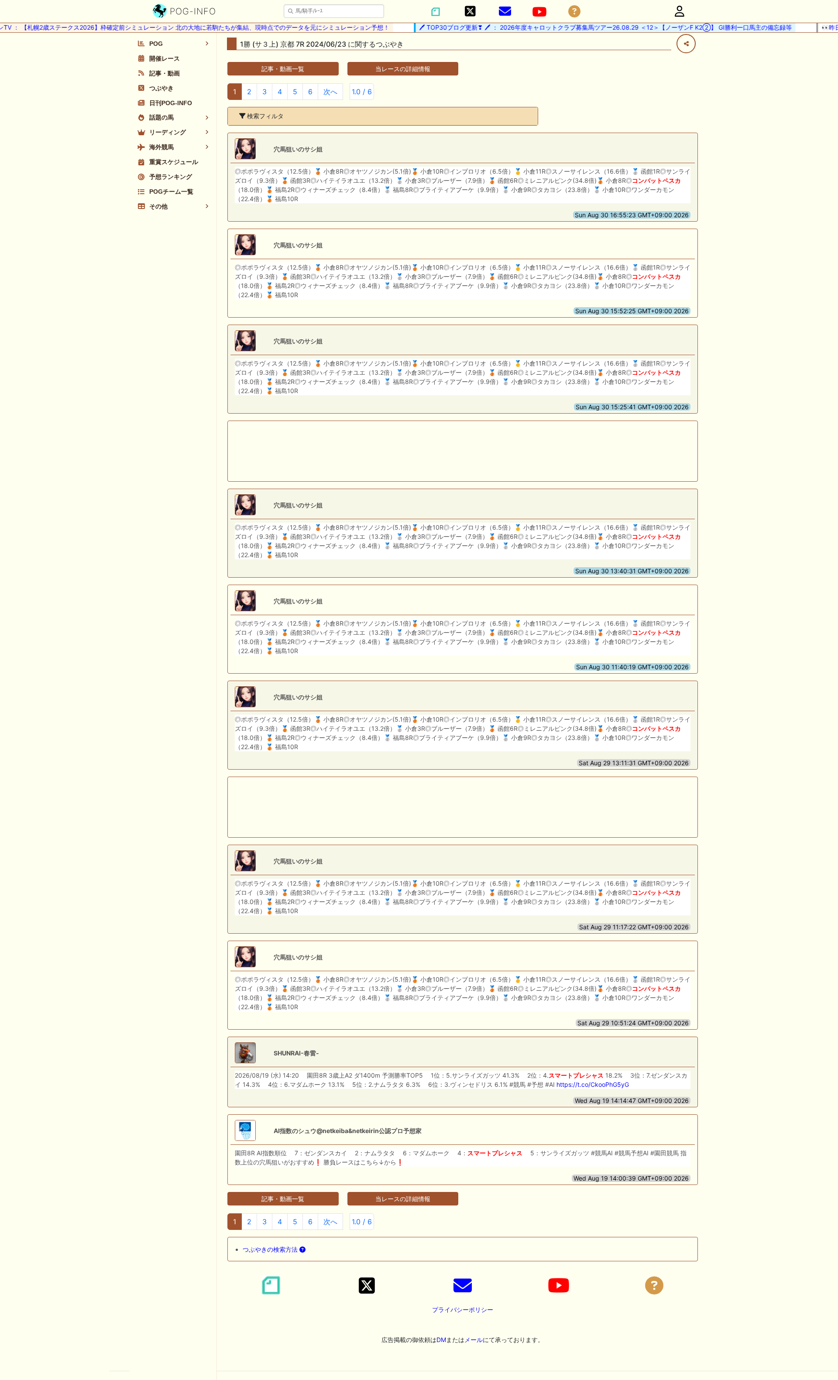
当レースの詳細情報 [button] (402, 68)
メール (473, 1339)
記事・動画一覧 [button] (282, 68)
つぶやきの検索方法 (271, 1249)
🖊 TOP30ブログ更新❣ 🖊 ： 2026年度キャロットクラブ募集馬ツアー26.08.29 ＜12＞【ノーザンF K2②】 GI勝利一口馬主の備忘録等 (588, 27)
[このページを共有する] (686, 43)
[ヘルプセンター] (574, 11)
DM (441, 1339)
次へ (330, 91)
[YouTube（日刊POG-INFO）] (539, 12)
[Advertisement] (462, 451)
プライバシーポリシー (462, 1309)
